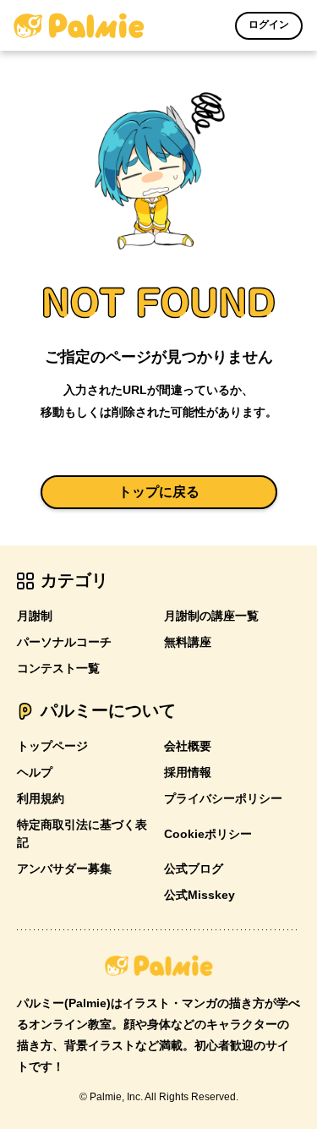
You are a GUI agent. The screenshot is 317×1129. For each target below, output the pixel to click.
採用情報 (187, 772)
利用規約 (40, 798)
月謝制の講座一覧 (211, 615)
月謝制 (34, 615)
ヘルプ (34, 772)
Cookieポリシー (208, 834)
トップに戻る (158, 492)
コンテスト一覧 (58, 668)
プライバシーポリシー (223, 798)
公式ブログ (193, 868)
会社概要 (187, 746)
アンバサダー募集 (64, 868)
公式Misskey (199, 895)
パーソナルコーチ (64, 642)
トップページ (52, 746)
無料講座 (187, 642)
